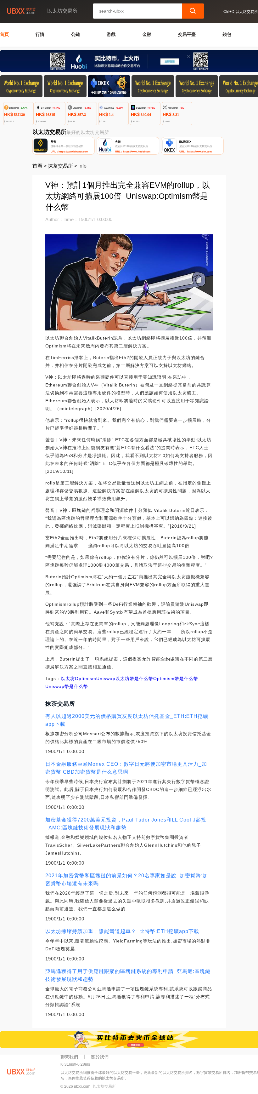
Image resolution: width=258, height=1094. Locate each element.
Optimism (85, 678)
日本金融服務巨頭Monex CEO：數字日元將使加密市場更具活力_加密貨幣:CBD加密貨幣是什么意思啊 (126, 768)
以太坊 (68, 678)
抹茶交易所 (60, 166)
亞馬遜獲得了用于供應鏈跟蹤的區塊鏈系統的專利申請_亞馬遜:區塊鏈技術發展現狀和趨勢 (127, 975)
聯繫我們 (69, 1057)
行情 (40, 34)
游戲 (111, 34)
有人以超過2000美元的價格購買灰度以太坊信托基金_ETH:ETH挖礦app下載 (126, 720)
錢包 (226, 34)
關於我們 (100, 1057)
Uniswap (105, 678)
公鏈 (75, 34)
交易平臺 (187, 34)
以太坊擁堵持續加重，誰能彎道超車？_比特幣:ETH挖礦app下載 (122, 931)
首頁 (4, 34)
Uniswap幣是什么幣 (66, 686)
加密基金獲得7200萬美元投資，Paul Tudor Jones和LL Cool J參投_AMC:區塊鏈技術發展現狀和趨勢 (125, 823)
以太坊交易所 (104, 1086)
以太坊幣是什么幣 (134, 678)
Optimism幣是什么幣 (175, 678)
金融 (147, 34)
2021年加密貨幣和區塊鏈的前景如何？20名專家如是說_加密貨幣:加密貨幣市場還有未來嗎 (126, 879)
